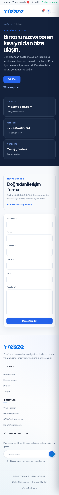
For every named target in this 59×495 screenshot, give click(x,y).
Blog (8, 2)
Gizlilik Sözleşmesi (20, 482)
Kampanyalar (21, 2)
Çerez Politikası (29, 488)
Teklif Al (12, 79)
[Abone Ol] (52, 454)
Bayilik (37, 2)
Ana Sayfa (7, 24)
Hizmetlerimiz (10, 380)
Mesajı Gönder (29, 321)
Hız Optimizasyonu (12, 425)
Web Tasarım (9, 408)
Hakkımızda (9, 374)
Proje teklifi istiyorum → (19, 204)
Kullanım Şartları (39, 482)
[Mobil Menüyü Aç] (54, 11)
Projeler (7, 385)
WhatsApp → (11, 87)
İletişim (6, 391)
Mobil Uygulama (11, 413)
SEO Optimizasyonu (13, 419)
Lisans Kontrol (50, 2)
